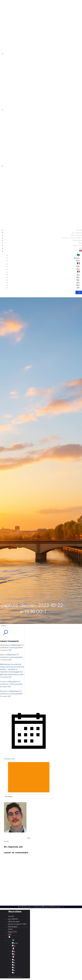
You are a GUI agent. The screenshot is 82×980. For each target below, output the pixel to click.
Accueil (79, 230)
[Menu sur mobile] (79, 292)
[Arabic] (78, 256)
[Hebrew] (78, 269)
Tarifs (80, 243)
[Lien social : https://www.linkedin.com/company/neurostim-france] (10, 192)
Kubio (62, 907)
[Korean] (78, 277)
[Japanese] (78, 275)
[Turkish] (78, 288)
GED (80, 248)
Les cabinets (77, 233)
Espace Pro (77, 245)
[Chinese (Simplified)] (77, 258)
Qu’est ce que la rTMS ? (72, 238)
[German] (78, 266)
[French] (81, 251)
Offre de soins (76, 235)
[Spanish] (78, 285)
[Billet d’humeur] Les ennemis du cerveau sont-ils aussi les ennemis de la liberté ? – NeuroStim (12, 666)
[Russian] (78, 283)
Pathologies (77, 240)
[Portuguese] (78, 280)
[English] (78, 261)
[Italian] (78, 272)
